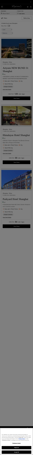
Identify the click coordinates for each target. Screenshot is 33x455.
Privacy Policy (22, 438)
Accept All (16, 452)
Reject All (16, 447)
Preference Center (16, 443)
